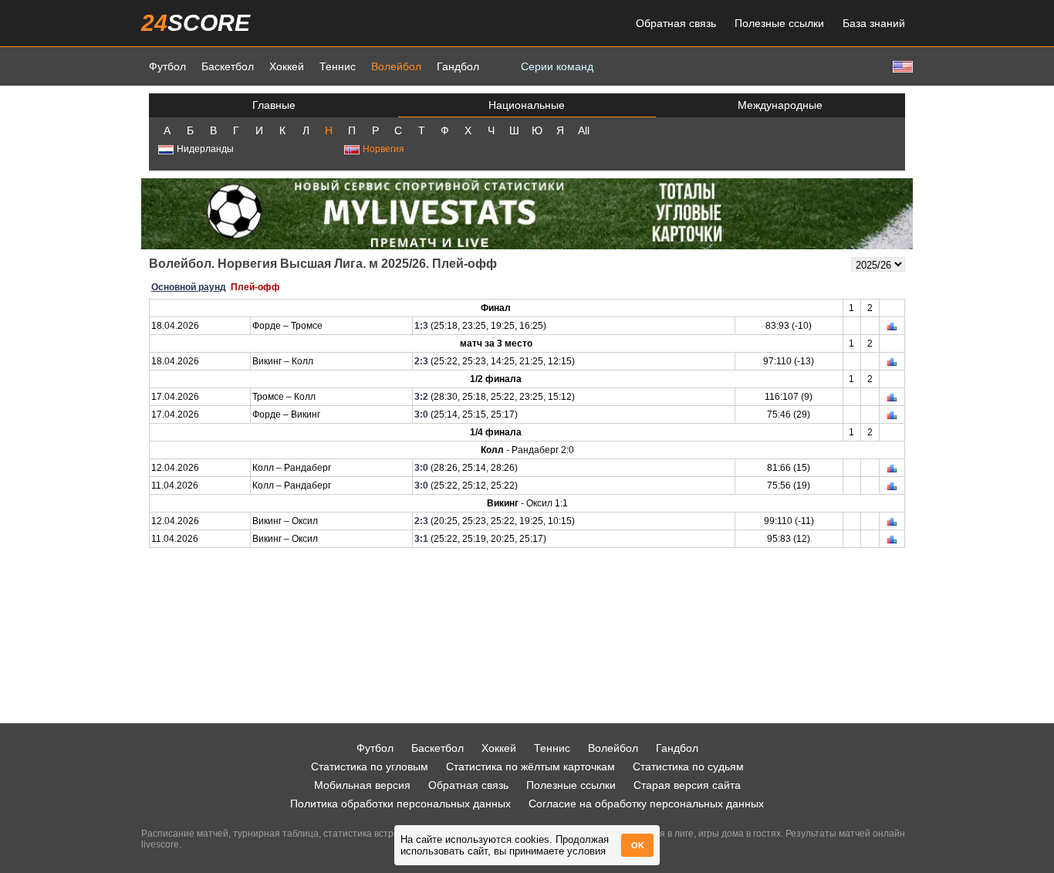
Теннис (337, 66)
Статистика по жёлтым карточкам (530, 766)
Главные (274, 105)
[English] (901, 66)
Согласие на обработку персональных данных (646, 803)
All (583, 130)
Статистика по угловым (369, 766)
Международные (780, 105)
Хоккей (286, 66)
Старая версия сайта (687, 785)
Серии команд (557, 66)
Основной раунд (188, 287)
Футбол (167, 66)
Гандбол (458, 66)
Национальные (526, 105)
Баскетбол (227, 66)
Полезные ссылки (779, 23)
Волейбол (396, 66)
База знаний (874, 23)
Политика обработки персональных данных (400, 803)
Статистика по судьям (688, 766)
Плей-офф (255, 287)
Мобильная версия (362, 785)
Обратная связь (676, 23)
